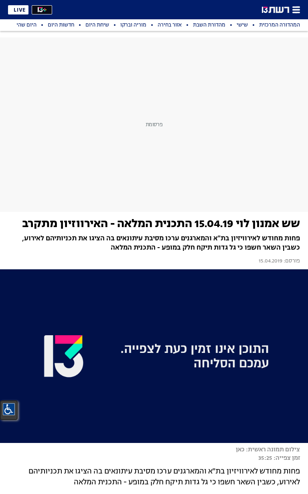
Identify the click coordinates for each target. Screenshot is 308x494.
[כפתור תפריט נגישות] (9, 409)
